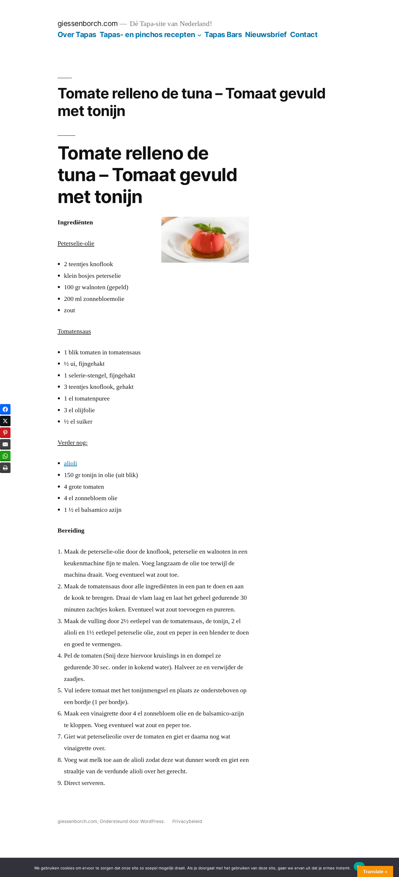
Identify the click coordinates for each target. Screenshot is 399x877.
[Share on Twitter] (5, 421)
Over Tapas (77, 34)
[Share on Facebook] (5, 409)
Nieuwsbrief (266, 34)
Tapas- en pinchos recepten (147, 34)
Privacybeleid (187, 821)
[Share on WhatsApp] (5, 456)
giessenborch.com (88, 23)
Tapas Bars (223, 34)
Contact (304, 34)
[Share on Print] (5, 467)
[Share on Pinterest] (5, 432)
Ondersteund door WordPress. (133, 821)
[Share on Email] (5, 444)
